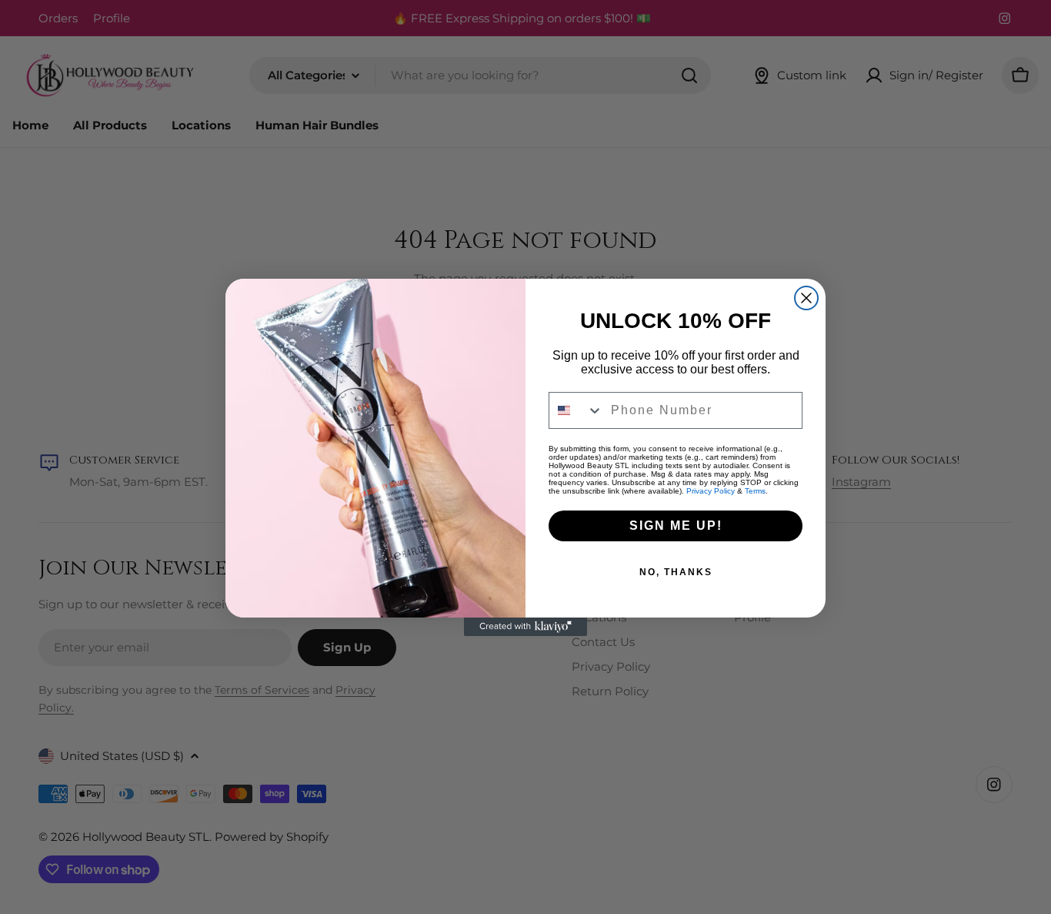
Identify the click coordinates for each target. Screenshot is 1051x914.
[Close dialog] (806, 298)
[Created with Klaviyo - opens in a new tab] (525, 627)
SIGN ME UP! (675, 525)
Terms (755, 491)
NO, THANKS (675, 572)
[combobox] (576, 410)
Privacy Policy (710, 491)
